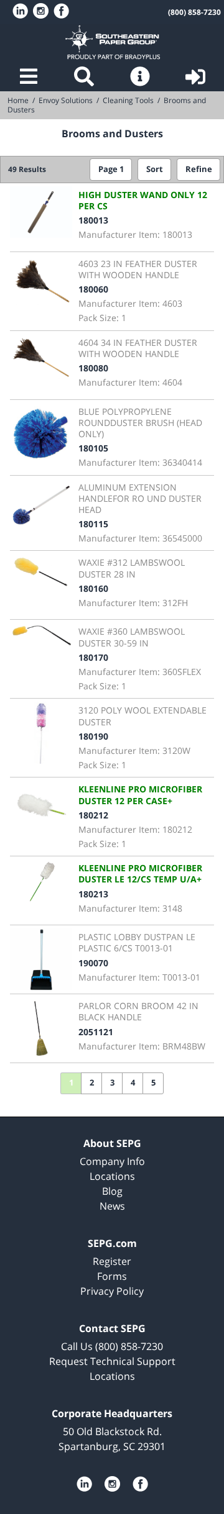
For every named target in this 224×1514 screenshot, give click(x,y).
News (112, 1206)
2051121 (95, 1032)
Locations (112, 1176)
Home (112, 42)
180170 (93, 657)
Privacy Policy (112, 1291)
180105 (93, 448)
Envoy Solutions (66, 100)
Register (112, 1261)
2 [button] (92, 1082)
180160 (93, 588)
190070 (93, 963)
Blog (112, 1191)
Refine (198, 169)
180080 (93, 368)
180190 (93, 736)
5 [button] (153, 1082)
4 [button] (133, 1082)
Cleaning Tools (128, 100)
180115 (93, 524)
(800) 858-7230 (194, 12)
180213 (93, 894)
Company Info (112, 1161)
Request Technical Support (112, 1361)
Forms (112, 1276)
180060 (93, 289)
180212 (93, 815)
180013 (93, 220)
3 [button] (112, 1082)
